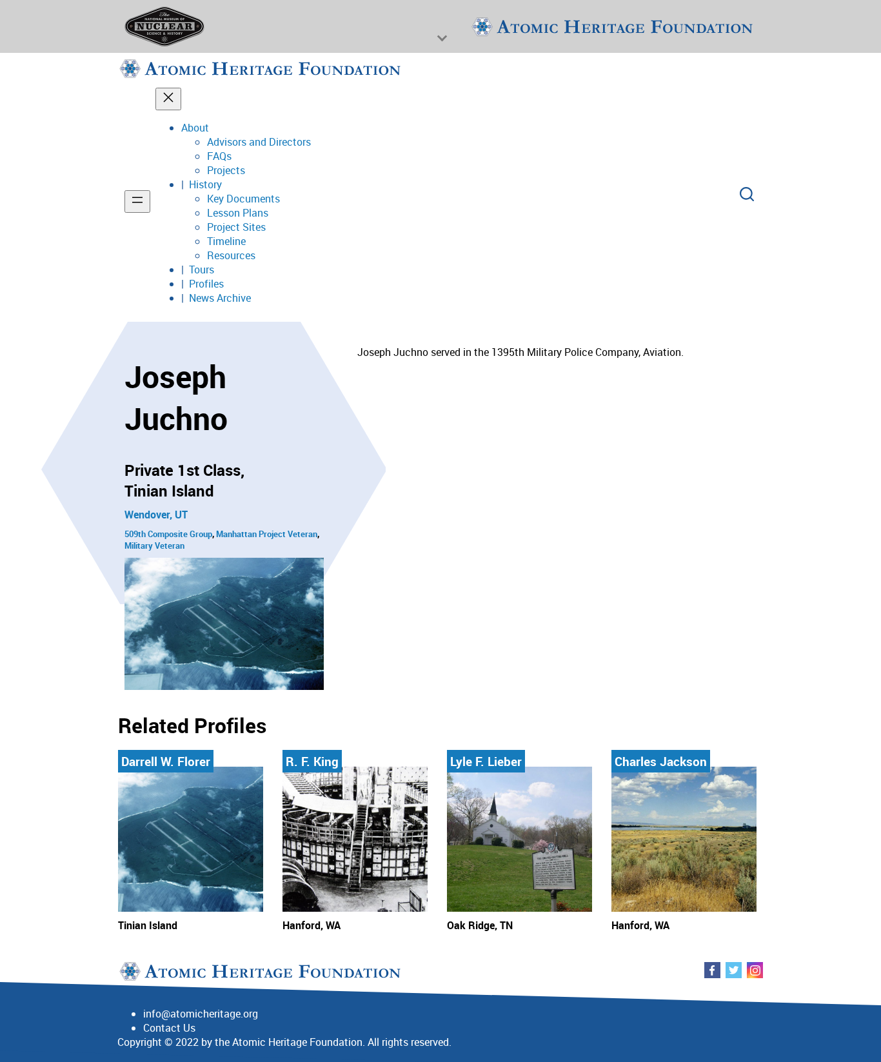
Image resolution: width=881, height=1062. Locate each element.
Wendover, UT (156, 514)
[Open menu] (137, 201)
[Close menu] (168, 99)
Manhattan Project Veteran (266, 534)
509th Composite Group (168, 534)
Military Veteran (154, 545)
